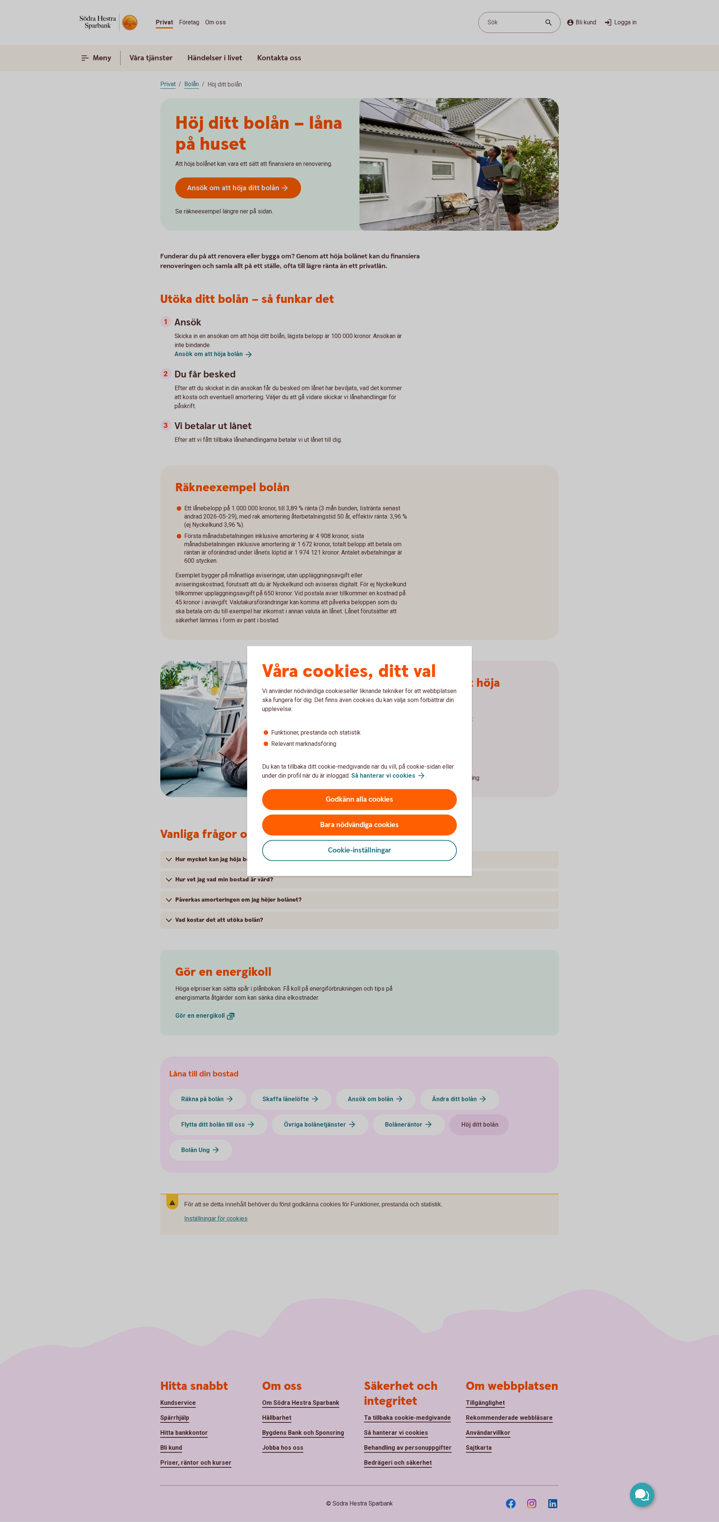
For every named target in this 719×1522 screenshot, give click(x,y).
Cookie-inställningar (359, 850)
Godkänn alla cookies (359, 799)
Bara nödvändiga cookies (359, 825)
